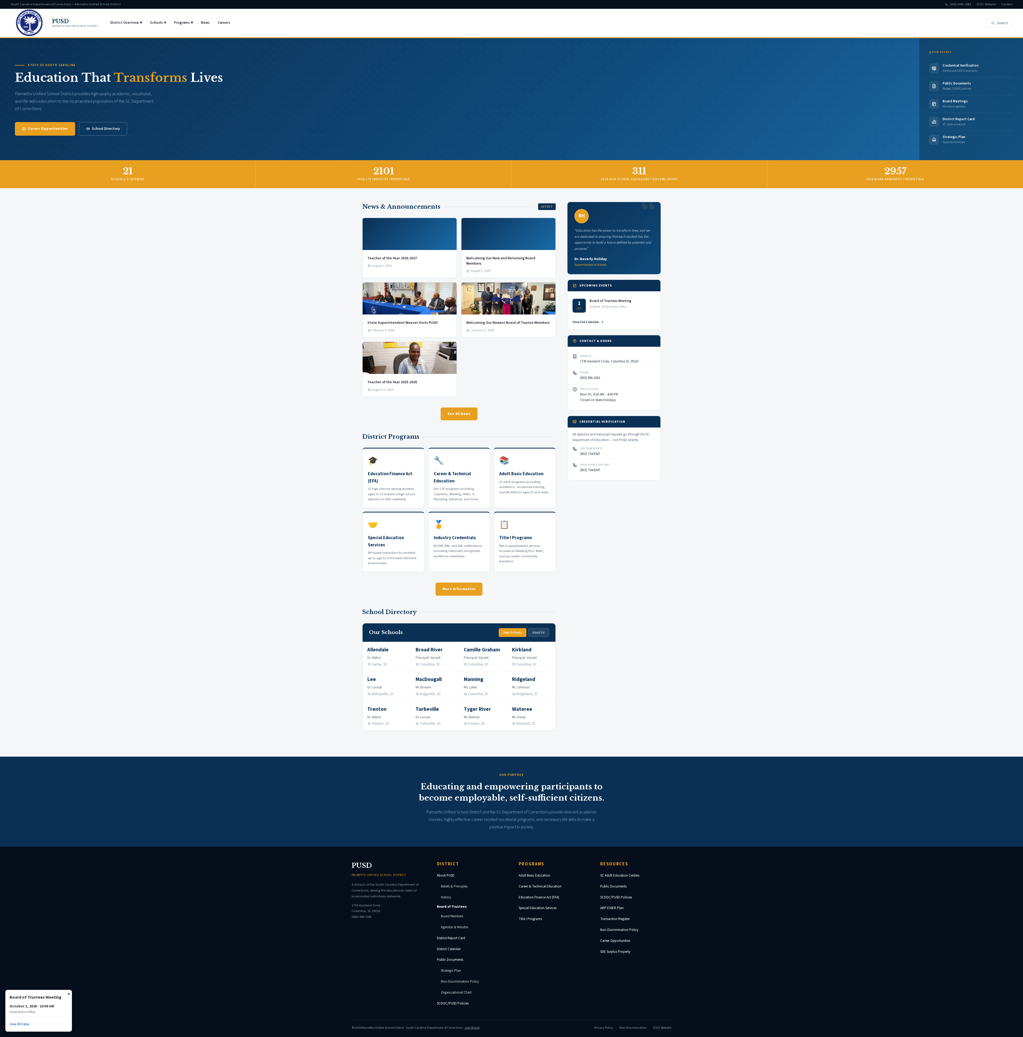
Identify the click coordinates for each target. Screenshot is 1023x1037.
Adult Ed (539, 632)
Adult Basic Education (534, 875)
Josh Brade (472, 1028)
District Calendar (449, 949)
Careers (1006, 4)
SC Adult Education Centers (619, 875)
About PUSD (445, 875)
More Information (459, 589)
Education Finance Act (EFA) (539, 897)
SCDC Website (986, 4)
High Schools (512, 632)
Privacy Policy (603, 1028)
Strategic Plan (451, 970)
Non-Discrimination (633, 1028)
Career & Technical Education (540, 886)
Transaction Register (615, 919)
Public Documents (450, 959)
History (446, 897)
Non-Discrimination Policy (460, 981)
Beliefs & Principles (454, 886)
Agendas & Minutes (454, 927)
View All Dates (19, 1024)
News (205, 22)
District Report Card (451, 938)
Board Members (452, 916)
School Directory (106, 128)
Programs (183, 22)
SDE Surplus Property (615, 951)
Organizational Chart (456, 992)
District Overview (126, 22)
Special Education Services (538, 908)
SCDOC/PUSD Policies (453, 1003)
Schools (158, 22)
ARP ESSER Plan (612, 908)
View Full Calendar (586, 322)
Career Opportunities (48, 128)
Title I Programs (530, 919)
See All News (459, 414)
